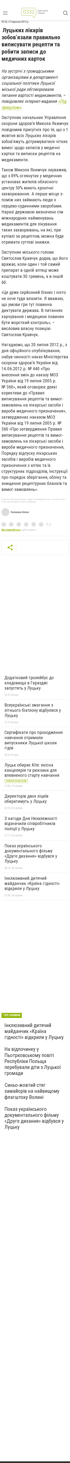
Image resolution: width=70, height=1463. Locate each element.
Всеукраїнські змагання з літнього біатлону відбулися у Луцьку (32, 710)
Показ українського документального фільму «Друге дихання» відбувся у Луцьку (30, 853)
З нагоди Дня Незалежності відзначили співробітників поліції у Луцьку (30, 823)
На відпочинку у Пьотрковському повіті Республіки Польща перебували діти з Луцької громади (32, 1061)
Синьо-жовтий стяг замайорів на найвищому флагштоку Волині (31, 1091)
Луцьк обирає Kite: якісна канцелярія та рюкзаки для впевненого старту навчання (31, 770)
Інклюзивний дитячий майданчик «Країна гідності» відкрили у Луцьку (32, 883)
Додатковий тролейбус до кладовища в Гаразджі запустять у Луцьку (29, 683)
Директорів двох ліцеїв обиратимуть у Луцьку (26, 799)
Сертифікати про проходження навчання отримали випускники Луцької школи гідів (33, 740)
